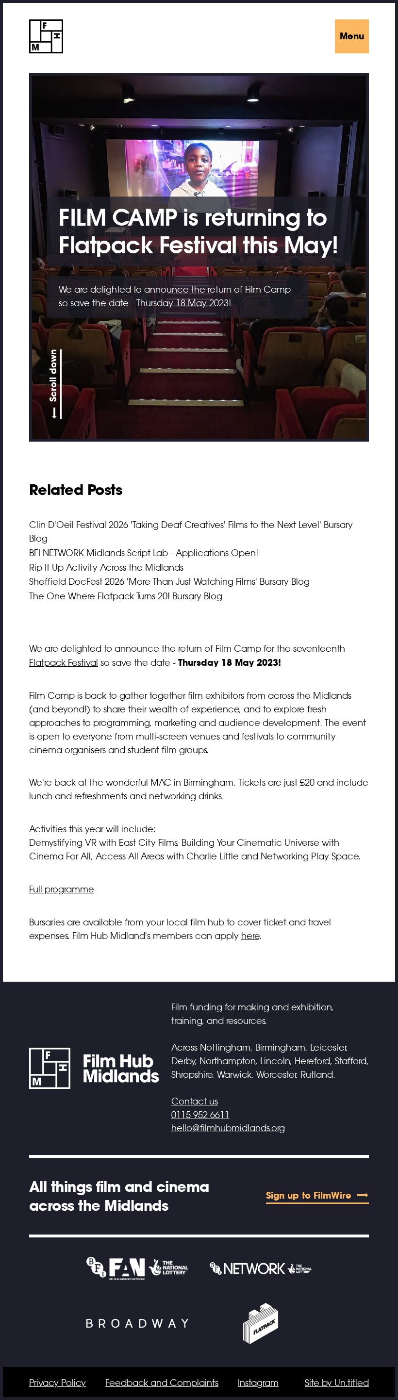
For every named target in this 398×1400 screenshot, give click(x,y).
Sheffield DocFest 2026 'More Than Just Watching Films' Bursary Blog (169, 581)
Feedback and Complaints (161, 1383)
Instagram (258, 1383)
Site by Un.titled (337, 1383)
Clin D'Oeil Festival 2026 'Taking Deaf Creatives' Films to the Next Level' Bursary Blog (191, 532)
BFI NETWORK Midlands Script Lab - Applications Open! (143, 553)
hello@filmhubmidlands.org (228, 1128)
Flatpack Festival (63, 663)
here (250, 936)
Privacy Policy (57, 1383)
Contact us (194, 1101)
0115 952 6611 (200, 1115)
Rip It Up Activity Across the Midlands (106, 567)
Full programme (61, 889)
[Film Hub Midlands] (46, 36)
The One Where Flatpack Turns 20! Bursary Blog (125, 596)
